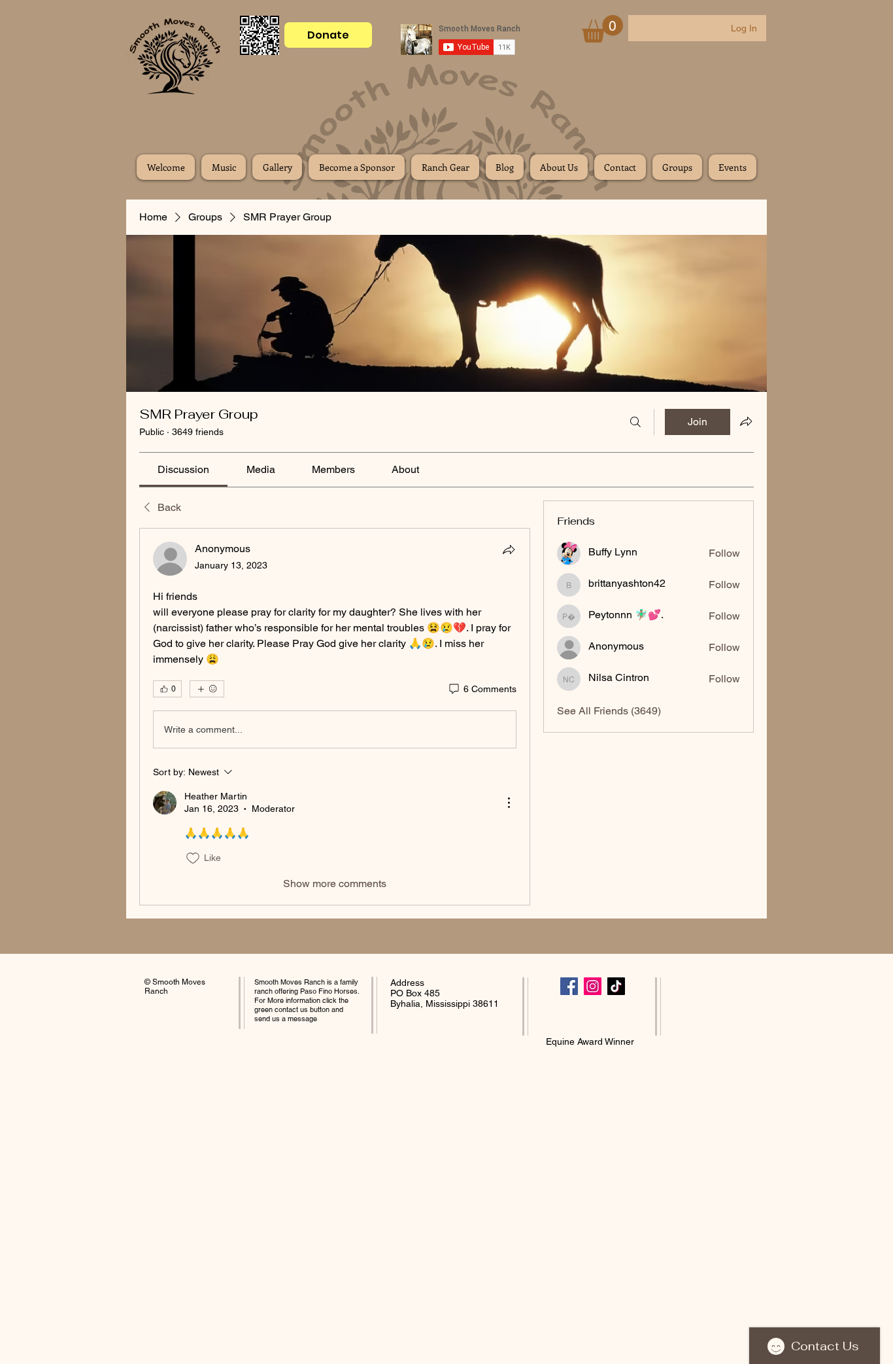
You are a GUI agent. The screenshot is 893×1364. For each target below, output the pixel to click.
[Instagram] (592, 986)
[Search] (635, 422)
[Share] (508, 549)
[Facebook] (569, 986)
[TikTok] (616, 986)
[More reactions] (207, 688)
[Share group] (746, 421)
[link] (183, 469)
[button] (602, 29)
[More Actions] (508, 803)
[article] (334, 716)
